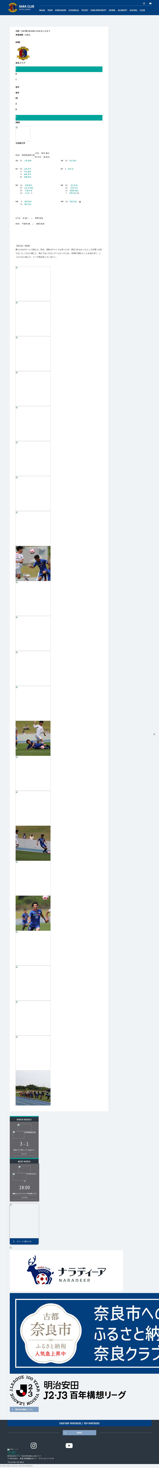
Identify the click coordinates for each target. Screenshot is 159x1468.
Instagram (144, 3)
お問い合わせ (12, 1451)
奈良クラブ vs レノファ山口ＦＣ (24, 1150)
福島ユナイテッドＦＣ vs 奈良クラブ (25, 1193)
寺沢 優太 (72, 161)
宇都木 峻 (28, 191)
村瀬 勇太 (28, 185)
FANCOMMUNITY (99, 10)
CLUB (142, 10)
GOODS (112, 10)
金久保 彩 (74, 185)
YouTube (150, 3)
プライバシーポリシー (15, 1454)
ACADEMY (122, 10)
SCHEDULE (74, 10)
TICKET (84, 10)
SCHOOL (133, 10)
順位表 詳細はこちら (24, 1409)
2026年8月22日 (30, 1132)
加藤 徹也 (27, 177)
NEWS (42, 10)
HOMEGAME (60, 10)
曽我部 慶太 (74, 191)
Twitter (141, 3)
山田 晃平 (27, 169)
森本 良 (71, 169)
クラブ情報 (11, 1453)
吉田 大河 (74, 188)
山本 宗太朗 (28, 188)
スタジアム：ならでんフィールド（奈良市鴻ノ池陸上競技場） (42, 38)
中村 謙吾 (27, 172)
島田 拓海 (73, 201)
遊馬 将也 (28, 201)
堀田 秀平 (27, 174)
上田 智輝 (27, 161)
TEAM (50, 10)
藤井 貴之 (28, 204)
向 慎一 (28, 193)
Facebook (147, 3)
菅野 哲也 (72, 193)
